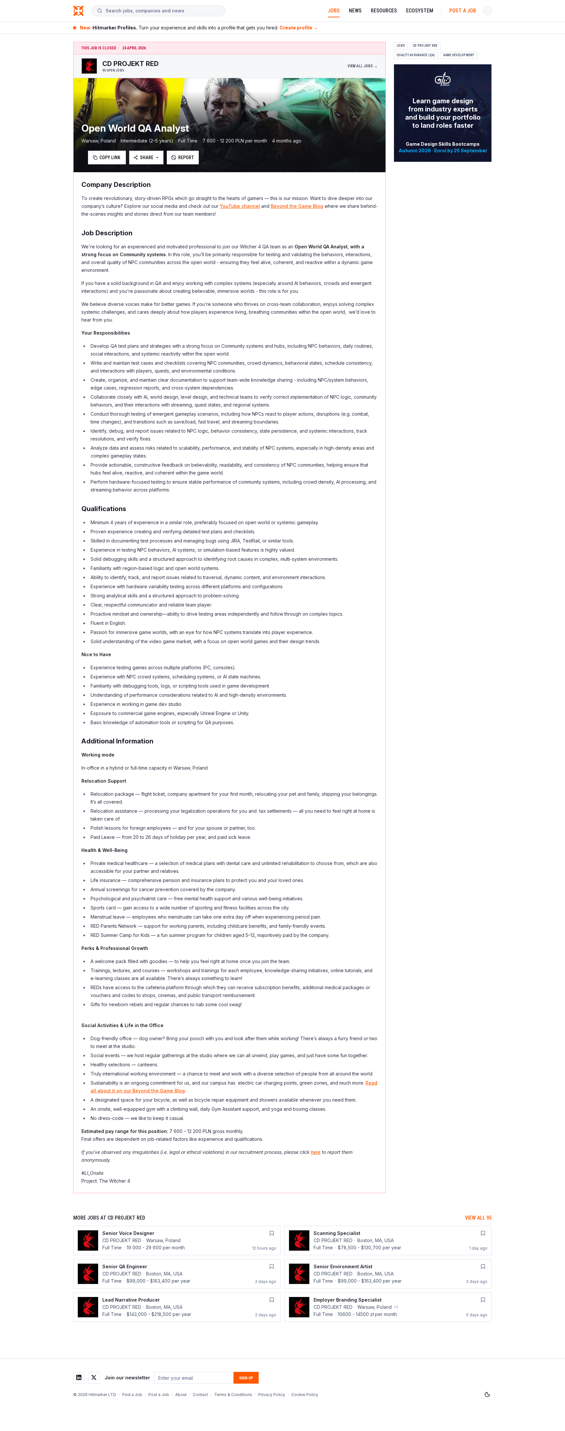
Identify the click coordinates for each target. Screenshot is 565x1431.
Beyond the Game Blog (297, 206)
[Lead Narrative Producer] (177, 1307)
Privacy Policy (271, 1394)
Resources (384, 11)
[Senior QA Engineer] (177, 1273)
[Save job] (271, 1233)
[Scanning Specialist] (388, 1240)
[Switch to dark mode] (487, 1394)
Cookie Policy (304, 1394)
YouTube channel (240, 206)
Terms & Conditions (233, 1394)
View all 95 (478, 1218)
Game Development (458, 55)
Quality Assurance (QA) (416, 55)
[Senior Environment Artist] (388, 1273)
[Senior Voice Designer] (177, 1240)
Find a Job (132, 1394)
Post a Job (462, 11)
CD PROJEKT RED (425, 45)
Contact (200, 1394)
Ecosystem (419, 11)
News (355, 11)
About (181, 1394)
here (315, 1152)
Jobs (334, 11)
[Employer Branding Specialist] (388, 1307)
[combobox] (162, 11)
